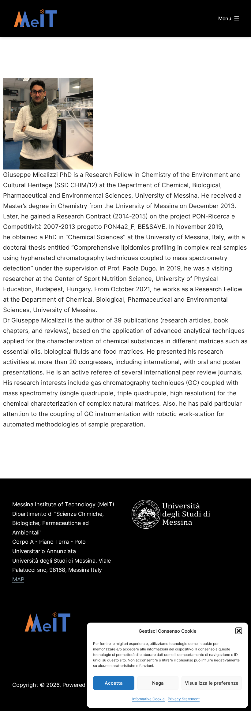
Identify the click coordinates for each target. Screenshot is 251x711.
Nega (158, 683)
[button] (239, 631)
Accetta (114, 683)
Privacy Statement (184, 699)
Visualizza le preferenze (211, 683)
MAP (18, 579)
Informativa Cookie (148, 699)
